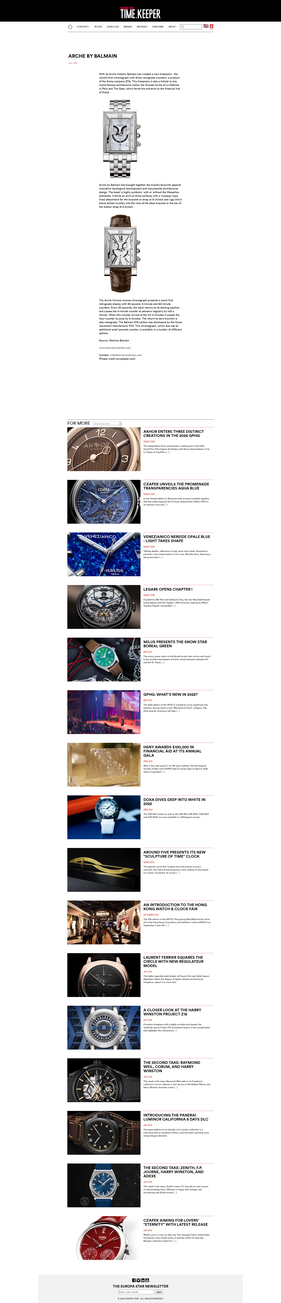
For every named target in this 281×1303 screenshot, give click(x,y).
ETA (128, 81)
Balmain (132, 74)
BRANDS (128, 26)
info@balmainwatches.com (126, 355)
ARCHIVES (142, 26)
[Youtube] (147, 1280)
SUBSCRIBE (158, 26)
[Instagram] (138, 1280)
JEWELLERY (113, 26)
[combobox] (107, 423)
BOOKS (98, 26)
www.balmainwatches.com (115, 347)
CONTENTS (83, 26)
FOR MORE (78, 423)
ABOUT (172, 26)
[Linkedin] (143, 1280)
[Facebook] (134, 1280)
